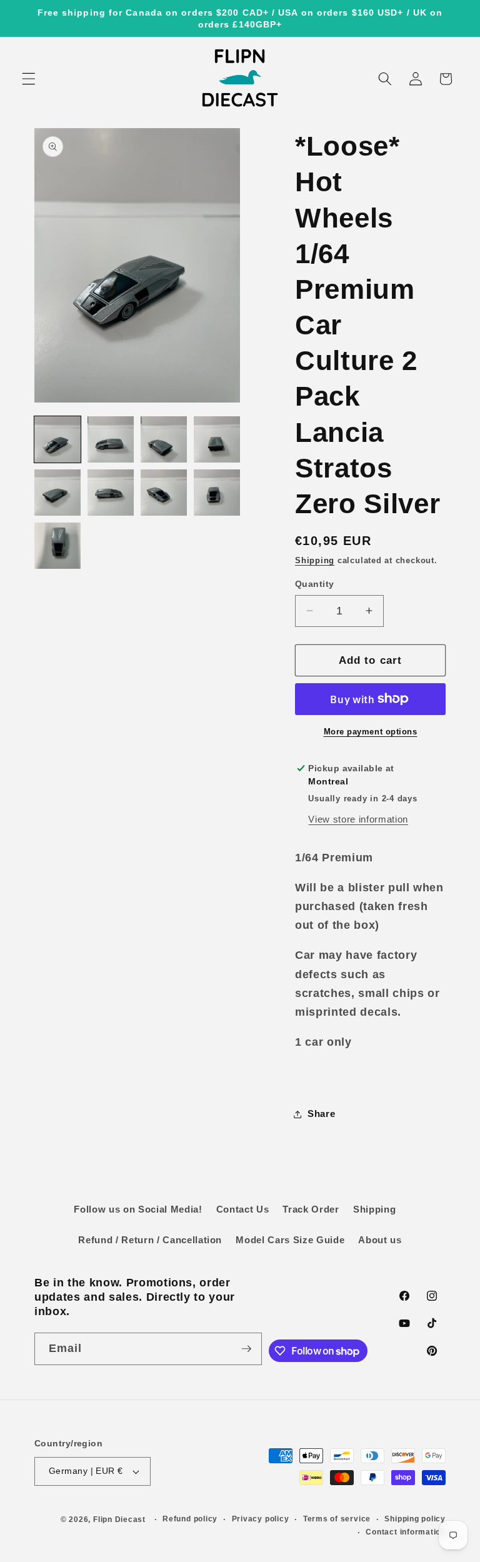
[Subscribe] (246, 1349)
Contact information (406, 1532)
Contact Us (242, 1209)
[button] (29, 79)
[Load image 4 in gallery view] (217, 439)
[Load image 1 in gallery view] (57, 439)
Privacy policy (260, 1518)
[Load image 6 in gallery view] (111, 492)
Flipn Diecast (119, 1519)
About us (379, 1239)
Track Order (310, 1209)
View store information (358, 819)
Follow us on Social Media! (138, 1209)
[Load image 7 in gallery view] (164, 492)
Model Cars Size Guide (290, 1239)
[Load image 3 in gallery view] (164, 439)
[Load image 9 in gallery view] (57, 546)
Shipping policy (415, 1518)
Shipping (314, 560)
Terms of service (337, 1518)
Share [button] (321, 1113)
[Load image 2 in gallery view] (111, 439)
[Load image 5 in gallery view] (57, 492)
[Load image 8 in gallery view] (217, 492)
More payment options (371, 731)
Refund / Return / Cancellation (150, 1239)
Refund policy (190, 1518)
